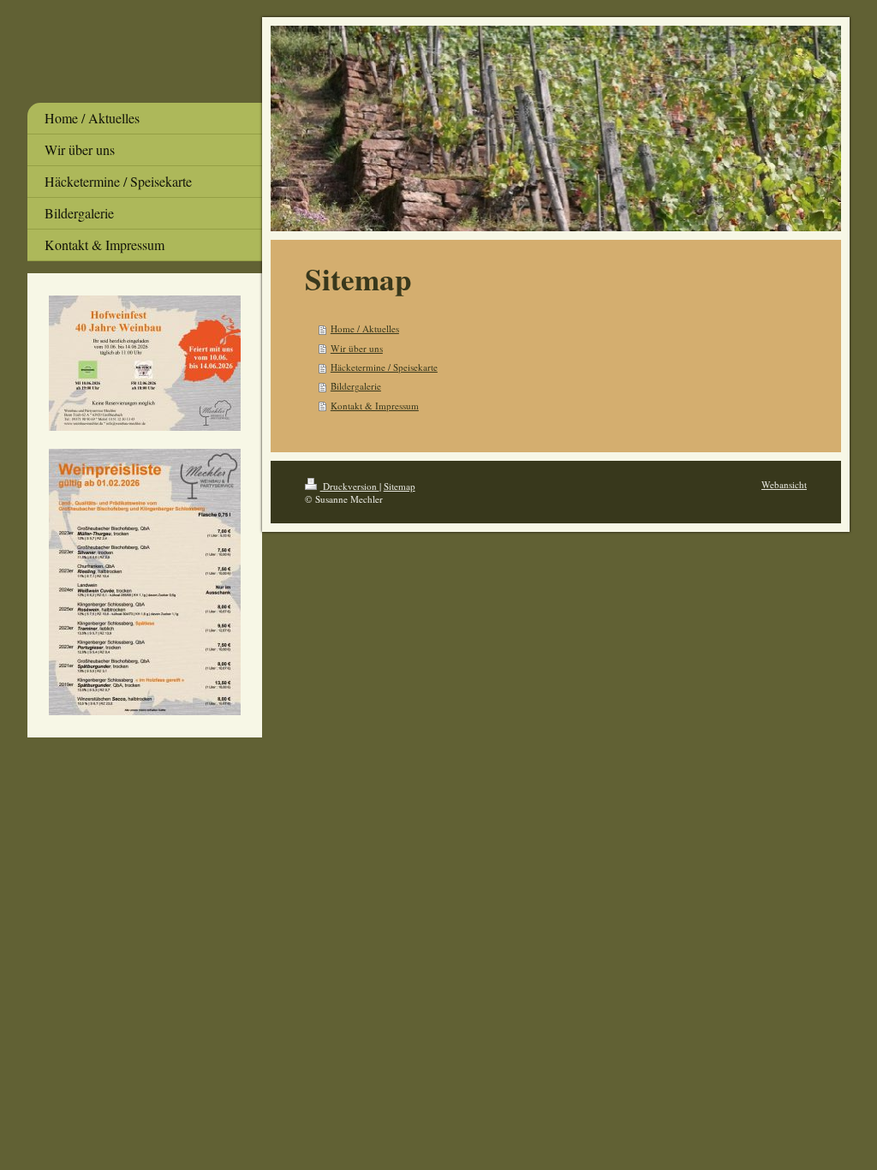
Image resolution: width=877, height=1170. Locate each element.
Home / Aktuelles (365, 328)
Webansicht (784, 484)
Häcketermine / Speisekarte (384, 367)
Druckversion (349, 486)
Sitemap (399, 486)
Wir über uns (357, 348)
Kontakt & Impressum (375, 405)
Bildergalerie (356, 385)
